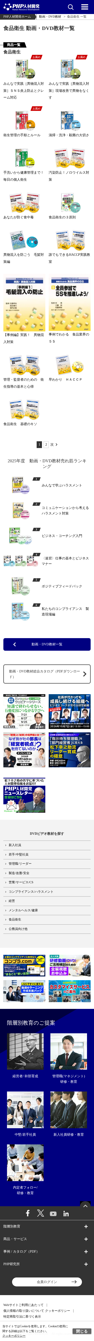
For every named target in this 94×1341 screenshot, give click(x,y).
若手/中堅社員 (18, 854)
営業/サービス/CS (21, 882)
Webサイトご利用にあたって (23, 1305)
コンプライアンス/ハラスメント (31, 891)
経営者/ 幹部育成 (25, 1076)
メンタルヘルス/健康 (23, 910)
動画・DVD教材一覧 (47, 644)
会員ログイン (47, 1282)
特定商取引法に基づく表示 (22, 1316)
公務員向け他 (18, 929)
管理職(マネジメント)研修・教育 (68, 1079)
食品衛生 (15, 919)
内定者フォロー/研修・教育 (25, 1190)
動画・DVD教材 (50, 16)
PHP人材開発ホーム (17, 16)
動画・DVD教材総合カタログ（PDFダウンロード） (44, 674)
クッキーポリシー (57, 1310)
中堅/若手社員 (25, 1134)
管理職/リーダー (20, 863)
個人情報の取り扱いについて (23, 1310)
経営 (12, 901)
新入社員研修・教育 (69, 1134)
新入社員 (15, 845)
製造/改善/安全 (19, 873)
